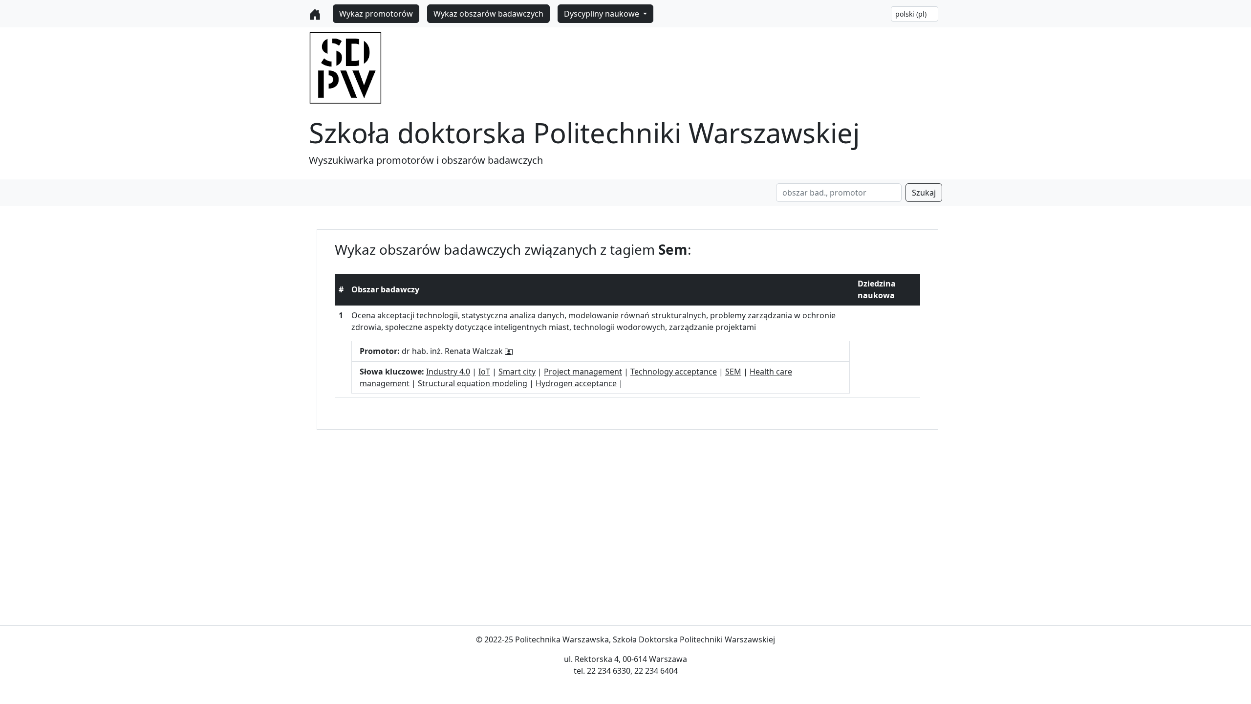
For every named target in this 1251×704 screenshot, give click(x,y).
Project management (583, 371)
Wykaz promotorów (376, 13)
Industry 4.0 (448, 371)
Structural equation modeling (472, 383)
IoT (484, 371)
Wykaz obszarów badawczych (488, 13)
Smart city (517, 371)
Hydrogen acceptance (576, 383)
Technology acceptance (673, 371)
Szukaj (924, 192)
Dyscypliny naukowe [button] (602, 13)
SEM (733, 371)
